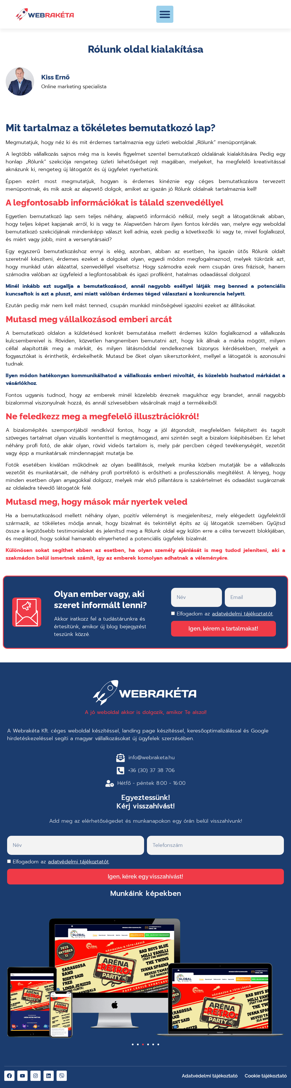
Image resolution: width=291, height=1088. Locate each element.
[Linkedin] (48, 1076)
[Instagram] (35, 1076)
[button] (164, 14)
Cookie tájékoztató (266, 1076)
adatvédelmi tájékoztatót (242, 614)
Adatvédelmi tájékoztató (210, 1076)
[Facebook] (9, 1076)
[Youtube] (22, 1076)
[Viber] (62, 1076)
